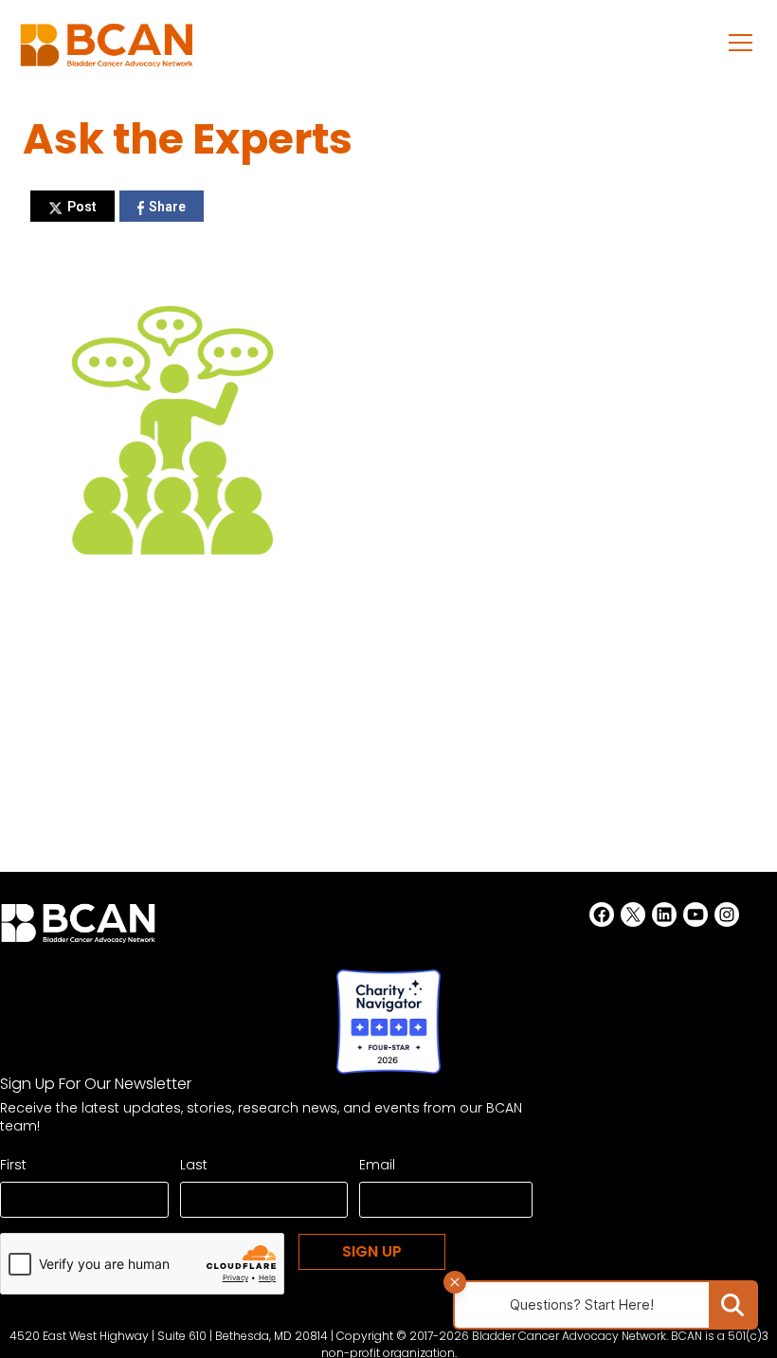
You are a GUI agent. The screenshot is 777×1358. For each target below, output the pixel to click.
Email (377, 1164)
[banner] (106, 51)
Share (167, 206)
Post (82, 206)
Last (194, 1164)
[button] (741, 42)
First (13, 1164)
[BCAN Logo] (78, 928)
